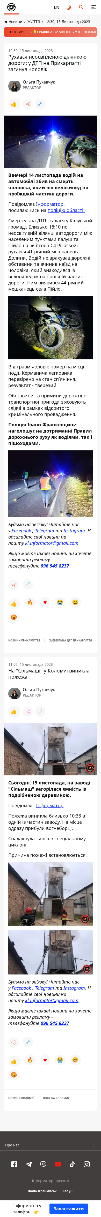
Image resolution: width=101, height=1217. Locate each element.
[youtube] (58, 1164)
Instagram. (74, 530)
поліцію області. (66, 210)
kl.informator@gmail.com (51, 543)
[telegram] (29, 1164)
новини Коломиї (21, 1098)
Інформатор (49, 204)
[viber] (43, 1164)
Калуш (68, 1191)
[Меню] (94, 7)
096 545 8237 (55, 566)
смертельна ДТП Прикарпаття (70, 640)
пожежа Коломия (56, 1098)
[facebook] (14, 1164)
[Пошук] (81, 7)
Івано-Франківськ (42, 1191)
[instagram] (87, 1164)
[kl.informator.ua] (11, 7)
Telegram (44, 530)
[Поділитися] (28, 104)
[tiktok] (72, 1164)
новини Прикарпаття (24, 640)
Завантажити (69, 1209)
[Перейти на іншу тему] (69, 7)
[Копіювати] (40, 104)
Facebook (21, 530)
